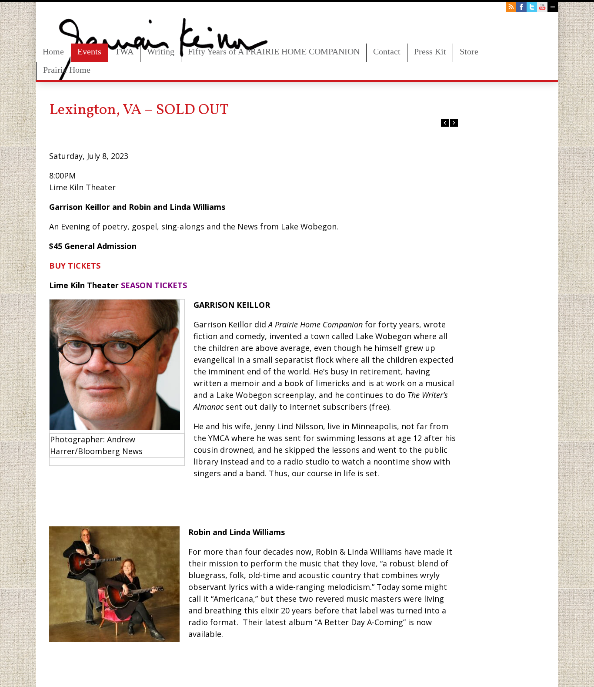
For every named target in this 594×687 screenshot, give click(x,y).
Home (53, 51)
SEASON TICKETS (154, 285)
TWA (124, 51)
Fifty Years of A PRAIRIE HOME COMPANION (274, 51)
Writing (160, 51)
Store (469, 51)
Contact (386, 51)
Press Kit (430, 51)
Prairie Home (66, 69)
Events (89, 51)
